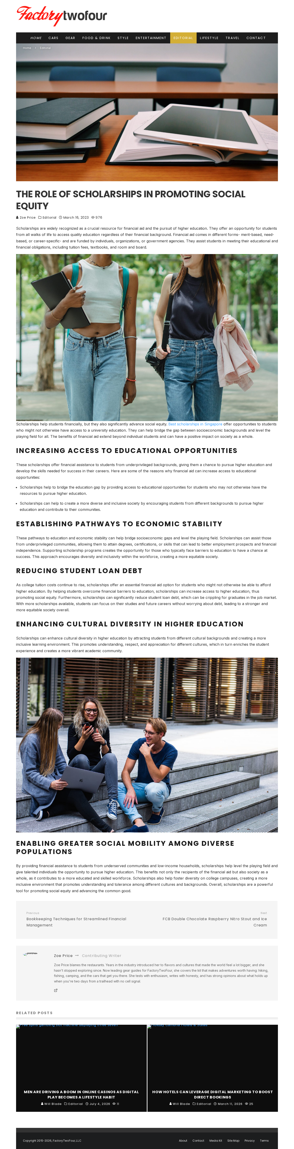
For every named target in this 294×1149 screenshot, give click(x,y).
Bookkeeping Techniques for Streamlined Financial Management (76, 919)
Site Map (233, 1140)
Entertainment (151, 38)
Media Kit (215, 1140)
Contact (256, 38)
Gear (70, 38)
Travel (233, 38)
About (183, 1140)
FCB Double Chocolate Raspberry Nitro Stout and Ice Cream (215, 919)
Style (123, 38)
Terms (264, 1140)
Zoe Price (27, 217)
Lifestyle (209, 38)
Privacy (250, 1140)
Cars (53, 38)
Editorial (183, 38)
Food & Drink (96, 38)
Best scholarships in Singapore (195, 424)
